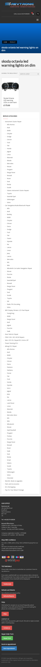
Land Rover (10, 403)
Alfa (8, 208)
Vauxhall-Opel (11, 196)
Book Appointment (9, 648)
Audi (8, 127)
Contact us (7, 628)
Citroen (9, 139)
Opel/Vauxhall (11, 430)
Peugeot (9, 169)
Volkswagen (11, 199)
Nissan (9, 166)
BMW (9, 130)
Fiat (8, 145)
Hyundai (9, 241)
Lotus (9, 154)
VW (8, 301)
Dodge (9, 136)
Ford (8, 142)
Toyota (9, 193)
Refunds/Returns (9, 596)
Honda (9, 148)
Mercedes (10, 163)
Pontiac (9, 436)
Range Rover (11, 172)
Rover (9, 178)
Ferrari (9, 373)
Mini (8, 265)
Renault (9, 175)
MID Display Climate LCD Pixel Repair (17, 310)
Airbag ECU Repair (11, 346)
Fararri (9, 238)
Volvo (9, 202)
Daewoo (10, 367)
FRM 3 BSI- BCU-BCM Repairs (14, 337)
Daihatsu (10, 370)
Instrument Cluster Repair (13, 121)
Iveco (8, 388)
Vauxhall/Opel (11, 280)
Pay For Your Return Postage (14, 490)
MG (8, 262)
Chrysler (9, 133)
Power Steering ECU (11, 343)
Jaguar (9, 151)
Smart (9, 460)
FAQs (5, 614)
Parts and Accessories (12, 484)
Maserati (10, 157)
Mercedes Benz (12, 415)
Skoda (9, 184)
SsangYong (10, 313)
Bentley (9, 214)
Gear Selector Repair (11, 334)
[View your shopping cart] (33, 14)
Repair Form (7, 638)
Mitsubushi (10, 424)
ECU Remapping (10, 487)
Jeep (8, 253)
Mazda (9, 160)
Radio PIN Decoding (13, 304)
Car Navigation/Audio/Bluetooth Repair (17, 205)
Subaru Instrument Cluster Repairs (18, 190)
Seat (8, 181)
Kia (8, 244)
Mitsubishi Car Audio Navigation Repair (19, 268)
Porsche (9, 274)
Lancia (9, 247)
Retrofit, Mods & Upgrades (13, 481)
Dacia (9, 226)
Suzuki (9, 187)
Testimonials (7, 584)
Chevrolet (10, 478)
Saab (8, 331)
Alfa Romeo (11, 124)
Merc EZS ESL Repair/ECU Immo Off (16, 340)
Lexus (9, 250)
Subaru (9, 463)
